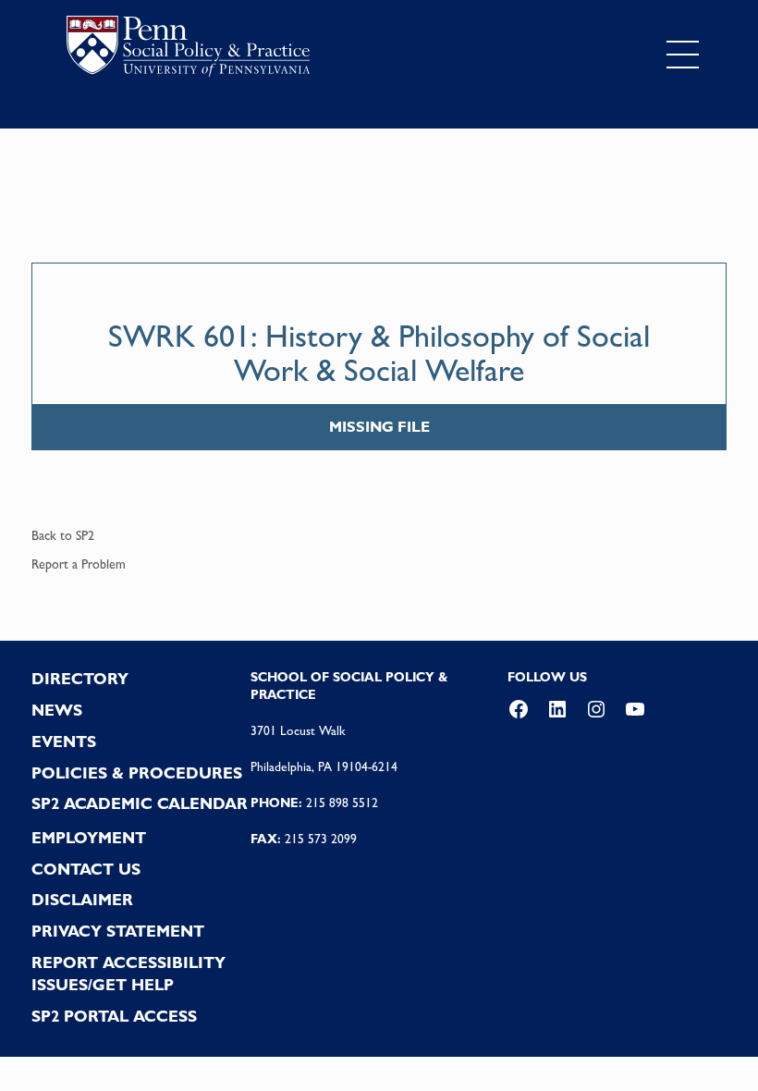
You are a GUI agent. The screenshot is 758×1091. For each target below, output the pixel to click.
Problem (103, 564)
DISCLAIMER (82, 899)
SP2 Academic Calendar (139, 803)
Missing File (379, 426)
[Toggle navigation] (683, 54)
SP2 (85, 535)
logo (188, 50)
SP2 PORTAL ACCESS (114, 1016)
